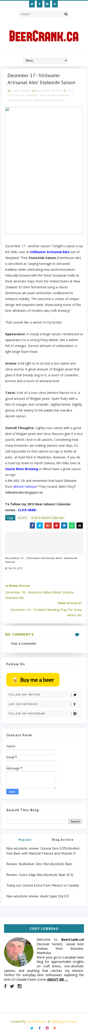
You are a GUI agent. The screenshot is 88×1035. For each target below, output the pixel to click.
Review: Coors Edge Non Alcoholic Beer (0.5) (39, 874)
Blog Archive (63, 840)
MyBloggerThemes (64, 1021)
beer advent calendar (54, 95)
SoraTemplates (36, 1021)
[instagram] (47, 4)
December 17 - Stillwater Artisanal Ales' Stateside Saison (41, 560)
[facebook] (39, 4)
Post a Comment (23, 643)
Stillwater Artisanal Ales (49, 100)
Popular (25, 840)
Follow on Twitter (24, 694)
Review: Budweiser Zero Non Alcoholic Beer (39, 864)
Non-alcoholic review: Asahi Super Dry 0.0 (37, 896)
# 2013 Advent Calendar (47, 518)
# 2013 (22, 518)
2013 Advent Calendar (23, 95)
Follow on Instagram (27, 713)
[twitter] (32, 4)
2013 (70, 90)
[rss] (55, 4)
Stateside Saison (19, 100)
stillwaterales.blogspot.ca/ (24, 492)
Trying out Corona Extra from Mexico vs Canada (42, 885)
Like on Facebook (23, 704)
